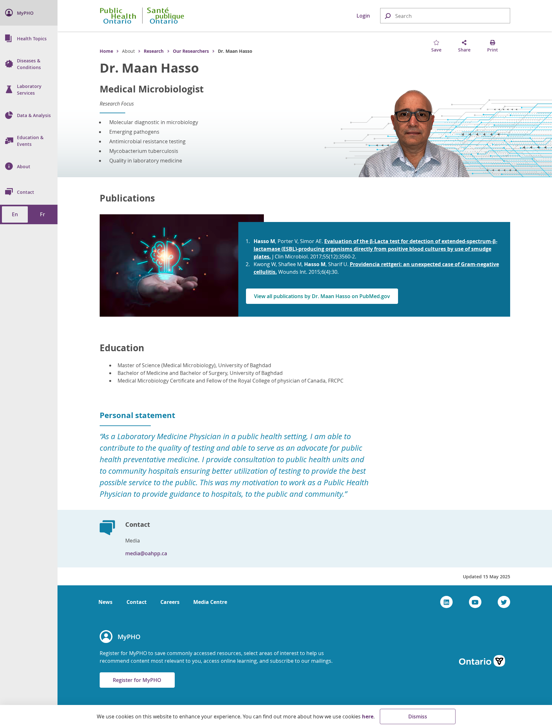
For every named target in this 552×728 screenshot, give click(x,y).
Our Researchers (191, 51)
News (105, 601)
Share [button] (464, 50)
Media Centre (210, 601)
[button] (387, 15)
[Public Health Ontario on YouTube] (475, 602)
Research (154, 51)
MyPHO (129, 636)
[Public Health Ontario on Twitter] (504, 602)
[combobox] (445, 16)
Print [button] (492, 50)
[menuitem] (28, 13)
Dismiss (417, 716)
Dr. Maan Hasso (149, 67)
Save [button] (436, 50)
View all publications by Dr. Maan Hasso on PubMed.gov (322, 296)
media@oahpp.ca (146, 553)
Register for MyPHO (137, 680)
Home (106, 51)
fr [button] (42, 214)
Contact (136, 601)
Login (363, 15)
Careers (170, 601)
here (367, 716)
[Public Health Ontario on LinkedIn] (446, 602)
